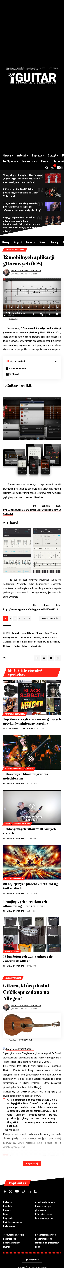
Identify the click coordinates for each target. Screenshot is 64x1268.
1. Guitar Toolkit (18, 368)
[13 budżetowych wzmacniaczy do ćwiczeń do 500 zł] (32, 934)
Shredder (27, 641)
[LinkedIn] (29, 1191)
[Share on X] (44, 658)
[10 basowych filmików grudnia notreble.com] (32, 752)
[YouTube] (17, 1191)
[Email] (51, 658)
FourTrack (51, 633)
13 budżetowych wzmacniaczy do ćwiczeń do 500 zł (28, 958)
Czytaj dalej (32, 1163)
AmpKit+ (16, 633)
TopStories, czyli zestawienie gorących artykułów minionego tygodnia (32, 721)
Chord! (39, 633)
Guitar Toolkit (49, 637)
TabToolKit (53, 641)
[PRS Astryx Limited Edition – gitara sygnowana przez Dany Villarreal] (53, 192)
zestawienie (34, 646)
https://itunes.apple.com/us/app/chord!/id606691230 (30, 609)
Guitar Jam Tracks (29, 637)
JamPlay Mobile (12, 641)
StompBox (39, 641)
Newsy (7, 824)
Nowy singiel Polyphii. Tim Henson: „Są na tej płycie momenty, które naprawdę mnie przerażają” (23, 178)
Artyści (30, 769)
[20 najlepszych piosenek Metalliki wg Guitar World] (32, 862)
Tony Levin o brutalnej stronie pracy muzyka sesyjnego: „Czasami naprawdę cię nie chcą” (22, 207)
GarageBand (10, 637)
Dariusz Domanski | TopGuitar (26, 271)
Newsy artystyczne (22, 824)
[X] (10, 1191)
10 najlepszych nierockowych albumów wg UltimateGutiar (25, 903)
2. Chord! (14, 374)
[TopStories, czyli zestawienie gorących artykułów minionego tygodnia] (32, 697)
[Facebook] (5, 1191)
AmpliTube (28, 633)
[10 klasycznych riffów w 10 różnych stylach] (32, 807)
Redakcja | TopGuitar (14, 783)
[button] (46, 167)
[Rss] (35, 1191)
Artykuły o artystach (14, 769)
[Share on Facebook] (37, 658)
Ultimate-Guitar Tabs (15, 646)
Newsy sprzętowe (12, 951)
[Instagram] (23, 1191)
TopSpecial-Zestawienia (15, 250)
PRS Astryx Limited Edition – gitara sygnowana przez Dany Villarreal (20, 193)
